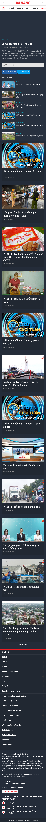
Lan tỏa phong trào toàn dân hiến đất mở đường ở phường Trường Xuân (21, 631)
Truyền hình (6, 720)
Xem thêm (23, 644)
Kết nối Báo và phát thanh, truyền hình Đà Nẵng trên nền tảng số (22, 798)
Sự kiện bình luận (9, 735)
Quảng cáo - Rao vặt (10, 715)
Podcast (5, 740)
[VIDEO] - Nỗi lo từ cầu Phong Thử (21, 506)
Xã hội (28, 8)
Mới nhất (10, 8)
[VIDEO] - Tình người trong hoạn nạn (21, 588)
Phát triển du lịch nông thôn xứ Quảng (29, 136)
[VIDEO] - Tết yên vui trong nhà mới (28, 84)
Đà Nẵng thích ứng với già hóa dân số (21, 467)
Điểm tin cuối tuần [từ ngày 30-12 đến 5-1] (21, 342)
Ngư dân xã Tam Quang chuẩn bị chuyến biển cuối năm (20, 383)
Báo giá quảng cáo (10, 791)
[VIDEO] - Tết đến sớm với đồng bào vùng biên (28, 106)
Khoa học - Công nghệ (11, 691)
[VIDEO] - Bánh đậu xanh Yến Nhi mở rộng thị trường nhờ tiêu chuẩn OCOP (22, 257)
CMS (19, 820)
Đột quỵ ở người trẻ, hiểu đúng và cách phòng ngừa (21, 547)
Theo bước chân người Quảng (14, 696)
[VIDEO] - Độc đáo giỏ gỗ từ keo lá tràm (21, 300)
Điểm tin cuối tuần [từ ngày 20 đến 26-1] (29, 115)
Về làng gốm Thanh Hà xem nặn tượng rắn (29, 96)
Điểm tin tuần (21, 112)
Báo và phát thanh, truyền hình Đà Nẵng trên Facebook (22, 807)
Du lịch (18, 133)
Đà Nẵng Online (12, 803)
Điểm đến (5, 40)
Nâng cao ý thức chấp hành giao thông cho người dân (20, 214)
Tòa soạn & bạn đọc (10, 706)
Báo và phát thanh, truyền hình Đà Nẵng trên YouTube (22, 812)
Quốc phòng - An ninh (10, 701)
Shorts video (7, 745)
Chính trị (20, 8)
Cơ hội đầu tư (7, 730)
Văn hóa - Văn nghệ (10, 671)
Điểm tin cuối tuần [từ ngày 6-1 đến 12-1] (22, 172)
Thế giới (5, 686)
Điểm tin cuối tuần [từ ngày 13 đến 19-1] (29, 125)
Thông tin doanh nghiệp (11, 710)
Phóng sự (19, 102)
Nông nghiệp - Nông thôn (12, 725)
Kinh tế (35, 8)
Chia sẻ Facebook (10, 71)
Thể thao (5, 681)
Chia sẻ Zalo (25, 71)
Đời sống (5, 676)
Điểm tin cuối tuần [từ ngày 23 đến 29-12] (21, 425)
